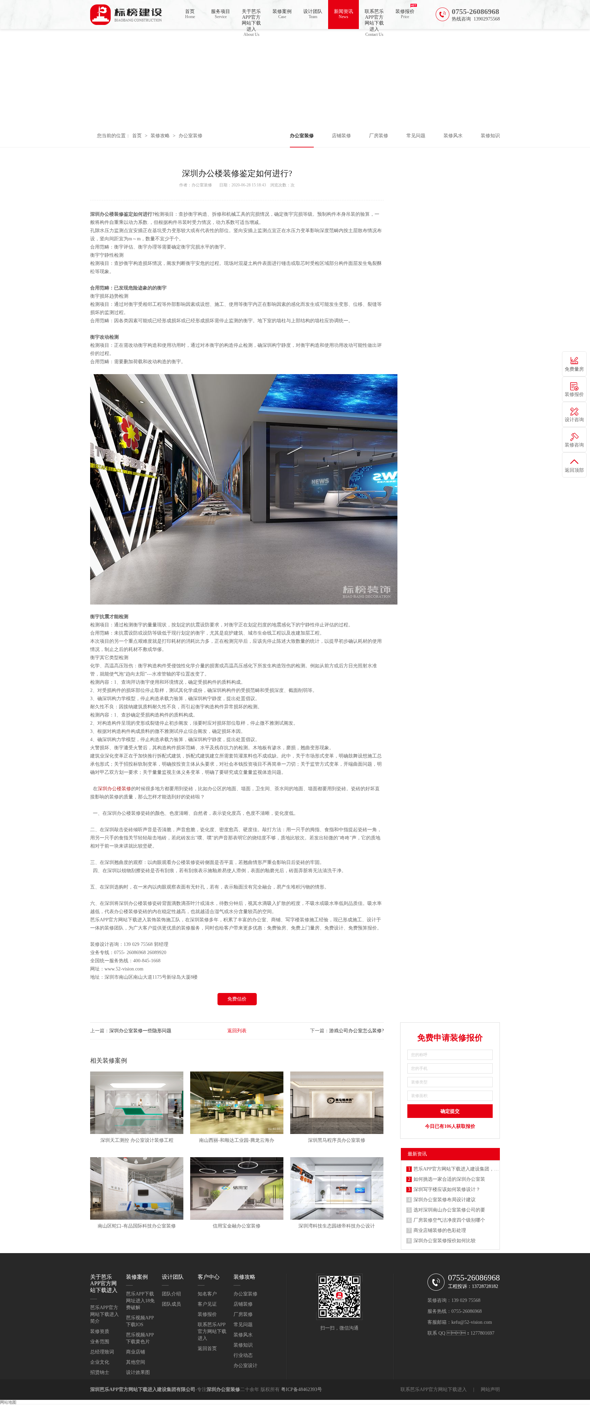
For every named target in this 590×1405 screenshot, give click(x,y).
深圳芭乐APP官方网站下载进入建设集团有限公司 (142, 1389)
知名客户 (207, 1293)
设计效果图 (138, 1372)
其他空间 (135, 1362)
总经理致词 (102, 1351)
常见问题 (415, 135)
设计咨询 (574, 419)
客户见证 (207, 1304)
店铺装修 (341, 135)
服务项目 (220, 14)
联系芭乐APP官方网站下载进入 (374, 19)
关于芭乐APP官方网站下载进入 (251, 19)
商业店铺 (135, 1351)
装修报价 (405, 14)
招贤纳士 (99, 1372)
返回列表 (237, 1030)
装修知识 (490, 135)
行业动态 (243, 1355)
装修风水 (453, 135)
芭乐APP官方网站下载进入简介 (104, 1314)
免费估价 (237, 999)
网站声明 (490, 1389)
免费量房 (574, 369)
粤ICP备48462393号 (301, 1389)
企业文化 (99, 1362)
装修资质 (99, 1331)
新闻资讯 (343, 14)
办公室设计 (245, 1365)
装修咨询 (574, 445)
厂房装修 (378, 135)
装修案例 (282, 14)
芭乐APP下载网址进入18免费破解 (140, 1300)
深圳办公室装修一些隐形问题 (140, 1030)
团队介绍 (171, 1293)
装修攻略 (160, 135)
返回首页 (207, 1348)
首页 (190, 14)
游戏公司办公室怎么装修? (356, 1030)
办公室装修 (190, 135)
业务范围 (99, 1341)
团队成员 (171, 1304)
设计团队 (312, 14)
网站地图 (8, 1402)
